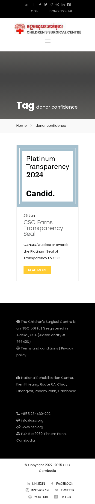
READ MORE (37, 269)
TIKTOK (65, 497)
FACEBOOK (64, 483)
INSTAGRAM (40, 490)
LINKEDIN (38, 483)
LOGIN (34, 11)
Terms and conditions (39, 348)
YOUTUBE (41, 497)
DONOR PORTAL (61, 11)
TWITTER (67, 490)
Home (21, 125)
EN (26, 5)
